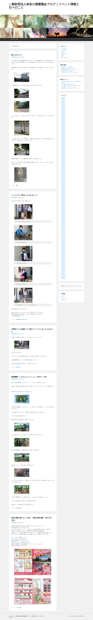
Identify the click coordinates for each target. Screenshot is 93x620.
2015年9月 (63, 263)
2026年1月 (63, 106)
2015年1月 (63, 274)
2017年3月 (63, 239)
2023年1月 (63, 153)
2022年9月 (63, 158)
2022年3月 (63, 166)
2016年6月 (63, 251)
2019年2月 (63, 215)
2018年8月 (63, 223)
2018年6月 (63, 226)
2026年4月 (63, 102)
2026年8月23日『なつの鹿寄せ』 (67, 66)
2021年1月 (63, 185)
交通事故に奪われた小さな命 (66, 88)
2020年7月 (63, 193)
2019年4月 (63, 213)
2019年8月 (63, 207)
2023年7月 (63, 145)
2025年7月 (63, 113)
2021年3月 (63, 182)
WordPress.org (64, 299)
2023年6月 (63, 146)
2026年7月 (63, 98)
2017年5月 (63, 237)
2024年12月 (63, 122)
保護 (17, 185)
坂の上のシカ (16, 55)
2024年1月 (63, 137)
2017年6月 (63, 235)
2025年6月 (63, 114)
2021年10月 (63, 173)
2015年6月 (63, 267)
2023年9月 (63, 142)
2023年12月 (63, 138)
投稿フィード (63, 297)
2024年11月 (63, 124)
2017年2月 (63, 241)
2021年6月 (63, 178)
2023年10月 (63, 141)
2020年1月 (63, 201)
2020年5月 (63, 195)
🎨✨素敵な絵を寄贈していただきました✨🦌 (70, 69)
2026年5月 (63, 101)
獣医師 (62, 54)
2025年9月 (63, 110)
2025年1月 (63, 121)
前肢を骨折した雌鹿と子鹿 (66, 84)
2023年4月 (63, 149)
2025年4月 (63, 117)
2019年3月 (63, 214)
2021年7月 (63, 177)
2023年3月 (63, 150)
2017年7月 (63, 234)
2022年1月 (63, 169)
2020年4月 (63, 197)
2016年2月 (63, 257)
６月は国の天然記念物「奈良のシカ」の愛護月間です (71, 81)
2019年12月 (63, 202)
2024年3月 (63, 134)
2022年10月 (63, 157)
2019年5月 (63, 211)
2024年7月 (63, 129)
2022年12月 (63, 154)
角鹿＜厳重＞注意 (64, 57)
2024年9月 (63, 126)
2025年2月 (63, 120)
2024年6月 (63, 130)
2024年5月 (63, 132)
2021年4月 (63, 181)
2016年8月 (63, 249)
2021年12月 (63, 170)
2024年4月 (63, 133)
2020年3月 (63, 198)
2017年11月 (63, 229)
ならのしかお (63, 50)
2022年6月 (63, 162)
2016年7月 (63, 250)
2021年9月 (63, 174)
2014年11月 (63, 277)
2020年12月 (63, 186)
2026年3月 (63, 104)
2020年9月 (63, 190)
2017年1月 (63, 242)
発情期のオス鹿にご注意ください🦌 (68, 68)
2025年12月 (63, 108)
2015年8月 (63, 265)
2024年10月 (63, 125)
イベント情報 (18, 607)
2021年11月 (63, 171)
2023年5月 (63, 148)
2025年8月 (63, 112)
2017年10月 (63, 230)
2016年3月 (63, 255)
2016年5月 (63, 253)
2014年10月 (63, 278)
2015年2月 (63, 273)
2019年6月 (63, 210)
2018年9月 (63, 222)
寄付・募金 (25, 319)
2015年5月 (63, 269)
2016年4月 (63, 254)
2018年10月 (63, 221)
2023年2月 (63, 152)
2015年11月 (63, 261)
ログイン (63, 295)
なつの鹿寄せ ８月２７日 (66, 85)
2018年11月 (63, 219)
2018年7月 (63, 225)
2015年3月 (63, 271)
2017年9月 (63, 231)
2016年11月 (63, 245)
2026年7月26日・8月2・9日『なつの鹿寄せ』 (69, 72)
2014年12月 (63, 275)
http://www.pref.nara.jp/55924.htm (18, 539)
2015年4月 (63, 270)
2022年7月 (63, 161)
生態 (62, 56)
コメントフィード (64, 298)
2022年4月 (63, 165)
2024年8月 (63, 128)
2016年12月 (63, 243)
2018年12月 (63, 218)
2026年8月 (63, 97)
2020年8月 (63, 191)
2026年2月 (63, 105)
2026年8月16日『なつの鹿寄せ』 (67, 70)
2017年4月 (63, 238)
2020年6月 (63, 194)
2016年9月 (63, 247)
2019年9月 (63, 206)
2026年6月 (63, 100)
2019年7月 (63, 209)
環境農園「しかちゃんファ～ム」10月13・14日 (29, 377)
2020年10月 (63, 189)
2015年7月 (63, 266)
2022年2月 (63, 167)
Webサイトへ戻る (14, 39)
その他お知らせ (19, 319)
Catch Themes (81, 616)
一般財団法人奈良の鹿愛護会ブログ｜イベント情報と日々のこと (44, 5)
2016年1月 (63, 258)
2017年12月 (63, 227)
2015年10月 (63, 262)
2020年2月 (63, 199)
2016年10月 (63, 246)
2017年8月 (63, 233)
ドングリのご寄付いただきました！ (24, 195)
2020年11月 (63, 187)
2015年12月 (63, 259)
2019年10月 (63, 205)
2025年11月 (63, 109)
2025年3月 (63, 118)
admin (20, 57)
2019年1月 (63, 217)
